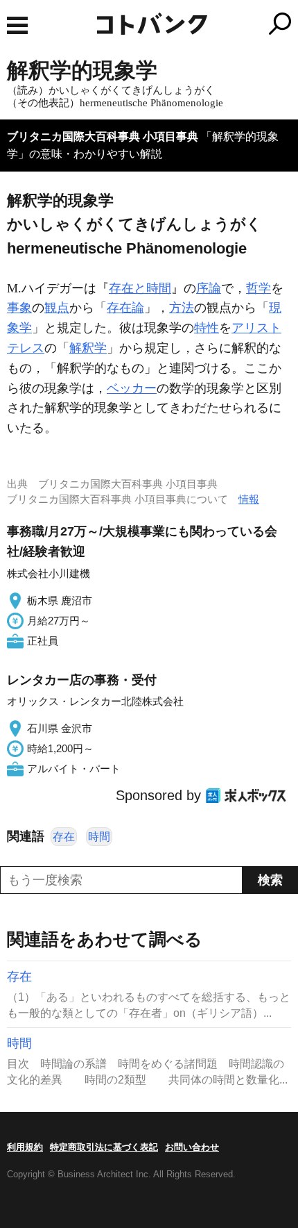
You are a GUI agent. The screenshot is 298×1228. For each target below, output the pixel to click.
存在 (64, 837)
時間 (99, 837)
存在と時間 (140, 288)
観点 (56, 308)
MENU (17, 25)
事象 (19, 308)
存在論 (125, 308)
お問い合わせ (192, 1147)
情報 (248, 499)
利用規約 (25, 1147)
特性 (206, 328)
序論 (208, 288)
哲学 (258, 288)
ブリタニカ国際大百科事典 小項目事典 (102, 136)
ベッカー (132, 388)
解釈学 (88, 348)
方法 (181, 308)
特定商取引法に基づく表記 (104, 1147)
